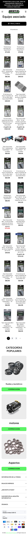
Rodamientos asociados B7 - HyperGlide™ (7, 48)
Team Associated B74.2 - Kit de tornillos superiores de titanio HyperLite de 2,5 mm (20, 122)
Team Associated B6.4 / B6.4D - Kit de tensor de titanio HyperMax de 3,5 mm (20, 198)
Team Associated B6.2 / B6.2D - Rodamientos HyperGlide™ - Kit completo (21, 326)
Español (5, 518)
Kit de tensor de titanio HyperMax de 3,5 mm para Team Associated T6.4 (7, 173)
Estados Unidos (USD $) (9, 512)
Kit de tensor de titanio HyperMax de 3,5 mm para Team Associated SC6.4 (20, 173)
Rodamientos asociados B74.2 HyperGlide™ (20, 221)
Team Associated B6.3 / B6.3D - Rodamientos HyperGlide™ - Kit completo (7, 326)
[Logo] (14, 12)
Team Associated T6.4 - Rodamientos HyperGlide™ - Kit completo (7, 149)
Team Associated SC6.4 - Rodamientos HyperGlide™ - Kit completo (7, 301)
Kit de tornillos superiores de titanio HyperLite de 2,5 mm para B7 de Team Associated (7, 122)
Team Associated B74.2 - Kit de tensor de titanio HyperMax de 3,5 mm (20, 96)
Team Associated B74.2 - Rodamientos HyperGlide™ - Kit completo (7, 72)
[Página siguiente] (20, 338)
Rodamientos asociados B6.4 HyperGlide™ (7, 197)
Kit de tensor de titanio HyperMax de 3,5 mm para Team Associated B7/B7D (20, 72)
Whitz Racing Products (11, 532)
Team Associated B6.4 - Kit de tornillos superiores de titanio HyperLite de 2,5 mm (7, 222)
